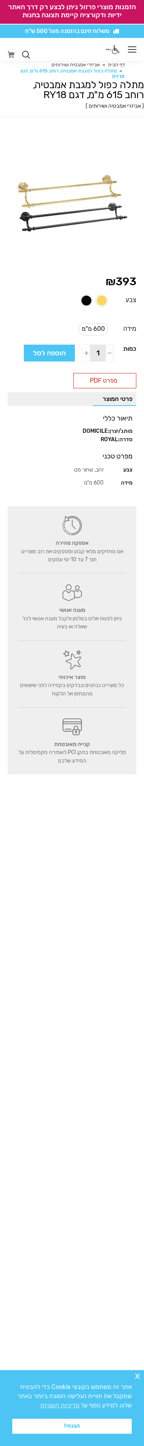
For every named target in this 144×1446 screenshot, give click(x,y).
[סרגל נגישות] (115, 49)
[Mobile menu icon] (132, 49)
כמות (129, 348)
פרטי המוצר (117, 399)
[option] (102, 300)
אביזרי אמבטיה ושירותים (115, 106)
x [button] (137, 1375)
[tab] (114, 399)
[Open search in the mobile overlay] (26, 55)
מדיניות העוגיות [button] (59, 1405)
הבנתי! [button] (72, 1426)
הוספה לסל (49, 353)
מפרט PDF (104, 380)
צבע (131, 300)
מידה (129, 328)
